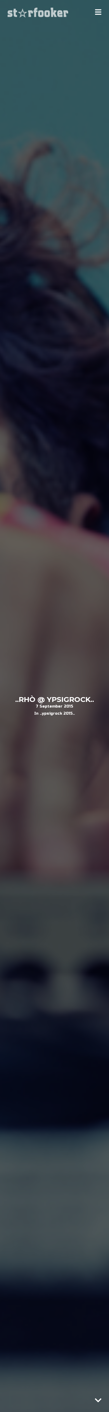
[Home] (38, 13)
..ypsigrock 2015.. (57, 713)
